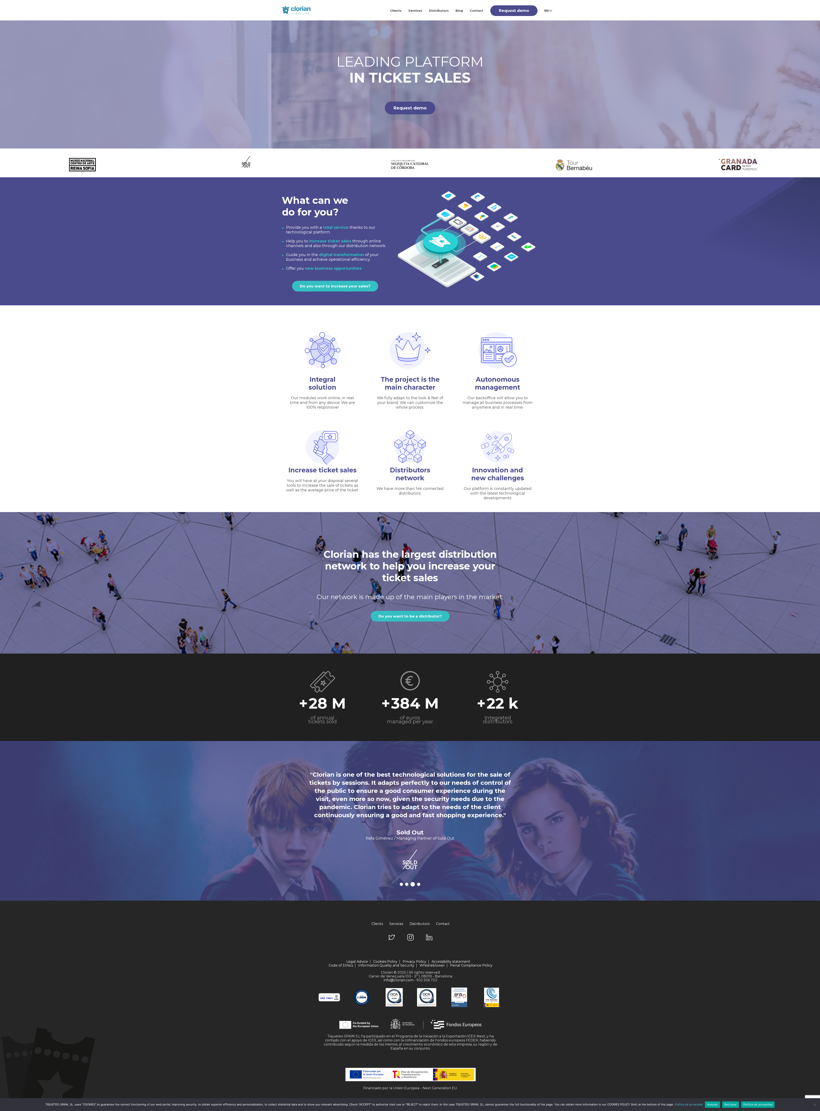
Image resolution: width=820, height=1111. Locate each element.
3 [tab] (413, 884)
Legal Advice (357, 962)
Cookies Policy (385, 962)
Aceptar (712, 1104)
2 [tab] (408, 884)
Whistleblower (432, 965)
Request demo (514, 10)
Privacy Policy (414, 962)
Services (415, 11)
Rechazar (730, 1104)
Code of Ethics (341, 965)
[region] (410, 84)
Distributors (439, 11)
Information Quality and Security (386, 965)
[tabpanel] (410, 825)
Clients (395, 11)
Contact (476, 11)
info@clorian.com (398, 980)
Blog (459, 11)
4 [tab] (418, 884)
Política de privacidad (689, 1104)
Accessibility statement (451, 962)
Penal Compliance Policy (471, 965)
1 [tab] (402, 884)
